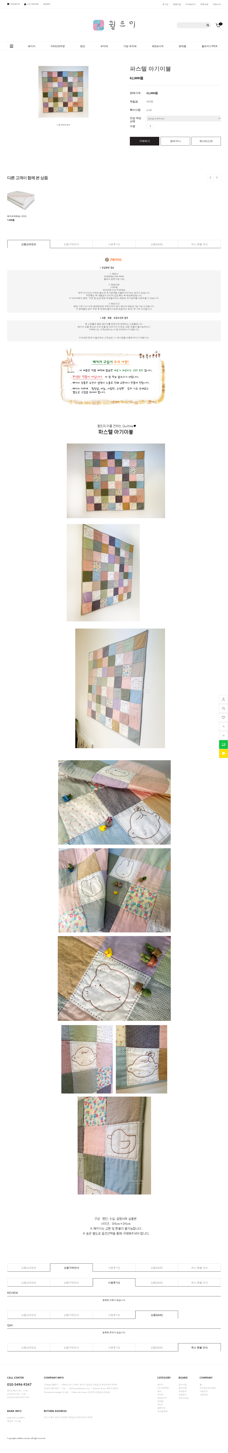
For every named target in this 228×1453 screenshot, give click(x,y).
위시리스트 (206, 141)
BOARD (47, 4)
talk (223, 744)
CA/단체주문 (58, 46)
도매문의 (183, 1391)
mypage (223, 699)
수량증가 (156, 126)
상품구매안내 (71, 244)
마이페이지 (191, 4)
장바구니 (175, 141)
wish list (223, 717)
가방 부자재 (130, 46)
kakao (223, 753)
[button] (210, 177)
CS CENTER (33, 4)
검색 (208, 25)
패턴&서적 (158, 46)
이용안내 (204, 1391)
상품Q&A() (157, 244)
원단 (82, 46)
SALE (160, 1404)
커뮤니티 (217, 4)
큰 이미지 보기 (64, 125)
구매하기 (144, 141)
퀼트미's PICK (209, 46)
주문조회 (204, 4)
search (223, 708)
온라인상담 (184, 1398)
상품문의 (183, 1394)
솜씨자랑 (183, 1388)
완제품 (182, 46)
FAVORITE (15, 4)
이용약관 (204, 1394)
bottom (223, 735)
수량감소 (161, 126)
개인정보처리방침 (208, 1388)
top (223, 726)
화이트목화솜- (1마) (16, 216)
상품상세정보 (28, 244)
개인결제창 (162, 1411)
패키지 (31, 46)
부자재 (104, 46)
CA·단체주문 (163, 1388)
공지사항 (183, 1384)
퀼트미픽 (161, 1408)
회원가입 (177, 4)
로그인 (165, 4)
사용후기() (114, 244)
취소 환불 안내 (199, 244)
